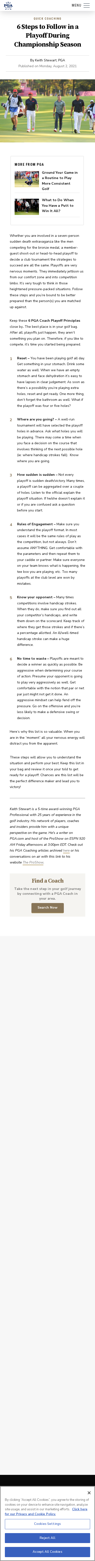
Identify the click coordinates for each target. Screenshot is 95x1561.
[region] (47, 1523)
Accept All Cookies (47, 1552)
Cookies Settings (47, 1524)
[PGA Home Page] (8, 5)
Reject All (47, 1538)
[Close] (89, 1492)
